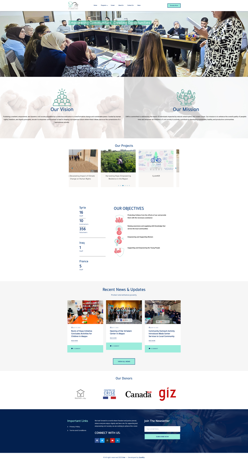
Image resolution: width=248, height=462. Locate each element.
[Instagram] (107, 440)
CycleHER (124, 176)
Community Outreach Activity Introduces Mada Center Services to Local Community (162, 334)
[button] (118, 185)
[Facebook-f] (97, 440)
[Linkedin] (117, 440)
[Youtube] (112, 440)
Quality (142, 457)
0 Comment (76, 348)
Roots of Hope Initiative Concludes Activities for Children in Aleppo (81, 334)
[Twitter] (102, 440)
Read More (74, 341)
